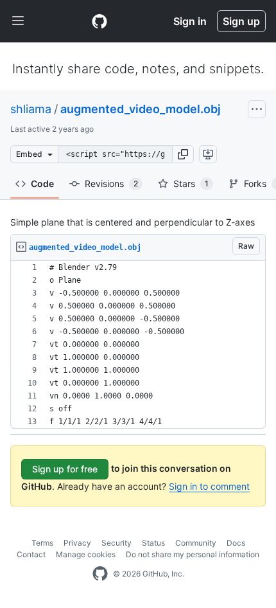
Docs (236, 543)
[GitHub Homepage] (100, 574)
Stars (191, 183)
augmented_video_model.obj (140, 109)
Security (116, 543)
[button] (183, 154)
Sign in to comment (209, 486)
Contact (31, 554)
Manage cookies (86, 554)
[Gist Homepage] (99, 21)
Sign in (190, 21)
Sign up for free (65, 468)
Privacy (77, 543)
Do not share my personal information (192, 554)
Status (153, 543)
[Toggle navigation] (18, 21)
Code (42, 183)
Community (195, 543)
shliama (30, 109)
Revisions (111, 183)
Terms (42, 543)
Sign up (241, 21)
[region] (138, 345)
